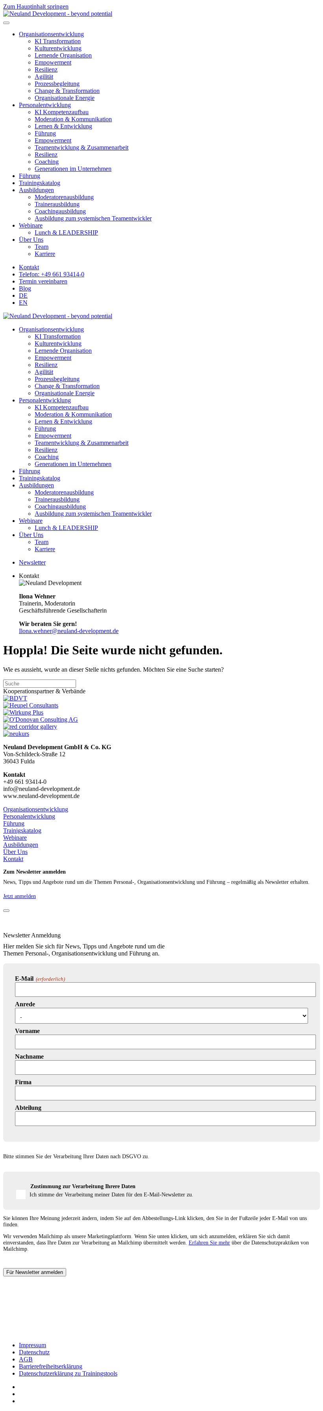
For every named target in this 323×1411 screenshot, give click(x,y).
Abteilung (28, 1107)
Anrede (25, 1004)
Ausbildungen (36, 190)
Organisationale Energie (65, 97)
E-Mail (40, 978)
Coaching (47, 161)
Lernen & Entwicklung (63, 126)
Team (41, 246)
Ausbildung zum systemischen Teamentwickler (93, 218)
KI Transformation (58, 41)
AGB (26, 1359)
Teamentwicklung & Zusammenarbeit (81, 147)
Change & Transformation (67, 90)
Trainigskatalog (22, 830)
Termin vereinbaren (43, 281)
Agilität (44, 76)
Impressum (32, 1345)
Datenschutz (34, 1352)
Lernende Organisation (63, 55)
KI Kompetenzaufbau (62, 112)
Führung (45, 133)
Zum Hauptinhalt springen (36, 6)
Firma (23, 1082)
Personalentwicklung (45, 105)
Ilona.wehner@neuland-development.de (69, 631)
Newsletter (32, 562)
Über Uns (31, 239)
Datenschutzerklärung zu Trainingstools (68, 1373)
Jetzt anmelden (19, 896)
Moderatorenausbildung (64, 197)
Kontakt (29, 267)
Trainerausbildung (57, 204)
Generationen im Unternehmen (73, 168)
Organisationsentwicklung (51, 34)
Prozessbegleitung (57, 83)
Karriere (45, 253)
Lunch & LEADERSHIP (66, 232)
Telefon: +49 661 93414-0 (51, 274)
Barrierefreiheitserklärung (50, 1366)
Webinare (31, 225)
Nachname (29, 1056)
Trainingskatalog (39, 183)
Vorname (27, 1031)
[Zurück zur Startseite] (57, 13)
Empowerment (53, 62)
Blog (25, 288)
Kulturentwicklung (58, 48)
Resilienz (46, 69)
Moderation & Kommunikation (73, 119)
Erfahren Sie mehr (209, 1243)
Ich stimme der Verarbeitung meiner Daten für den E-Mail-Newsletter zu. (111, 1195)
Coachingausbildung (60, 211)
